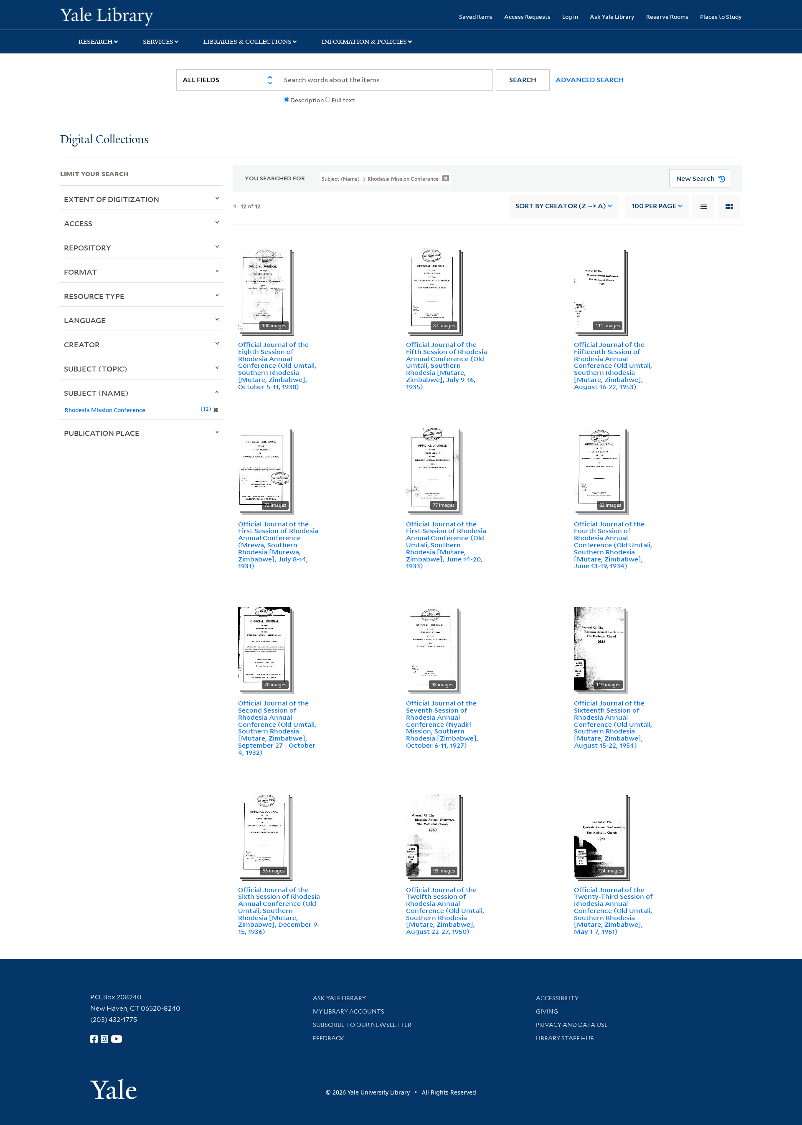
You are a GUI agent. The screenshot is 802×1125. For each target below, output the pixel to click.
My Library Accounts (348, 1011)
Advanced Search (590, 80)
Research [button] (96, 42)
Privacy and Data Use (572, 1024)
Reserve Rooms (667, 16)
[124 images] (600, 834)
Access (78, 223)
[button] (523, 80)
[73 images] (264, 468)
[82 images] (599, 468)
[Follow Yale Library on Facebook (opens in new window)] (94, 1039)
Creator (82, 344)
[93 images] (432, 834)
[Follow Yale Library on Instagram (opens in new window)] (104, 1039)
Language (85, 320)
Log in (570, 16)
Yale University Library (111, 15)
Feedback (328, 1038)
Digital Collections (104, 140)
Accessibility (557, 998)
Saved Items (475, 16)
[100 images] (264, 289)
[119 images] (599, 647)
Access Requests (527, 16)
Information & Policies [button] (364, 42)
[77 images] (432, 468)
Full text (343, 100)
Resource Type (94, 296)
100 (654, 206)
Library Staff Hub (565, 1038)
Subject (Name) (96, 393)
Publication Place (102, 433)
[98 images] (431, 647)
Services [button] (158, 42)
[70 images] (264, 647)
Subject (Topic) (95, 369)
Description (307, 100)
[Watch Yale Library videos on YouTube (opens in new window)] (116, 1039)
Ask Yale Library (612, 16)
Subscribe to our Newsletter (362, 1024)
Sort (560, 206)
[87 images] (432, 289)
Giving (547, 1011)
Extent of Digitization (111, 199)
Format (80, 272)
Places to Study (721, 16)
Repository (87, 248)
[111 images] (599, 289)
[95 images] (263, 834)
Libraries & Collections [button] (247, 42)
